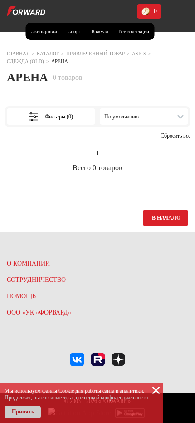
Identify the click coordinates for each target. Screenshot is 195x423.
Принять (23, 411)
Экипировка (44, 31)
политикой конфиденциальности (112, 397)
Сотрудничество (36, 279)
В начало (166, 218)
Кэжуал (100, 31)
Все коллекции (133, 31)
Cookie (66, 391)
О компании (28, 263)
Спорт (74, 31)
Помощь (21, 296)
